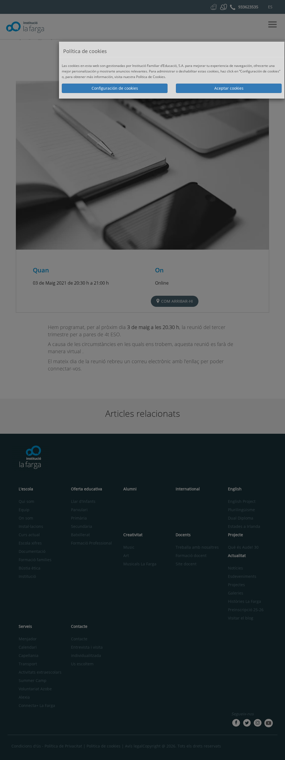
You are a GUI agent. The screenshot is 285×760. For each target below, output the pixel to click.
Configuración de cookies (115, 88)
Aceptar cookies (229, 88)
